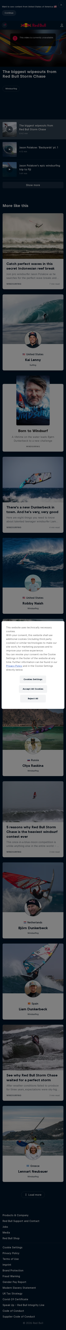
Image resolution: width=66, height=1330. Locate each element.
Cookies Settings (33, 679)
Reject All (33, 698)
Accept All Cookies (33, 689)
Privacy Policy (14, 666)
